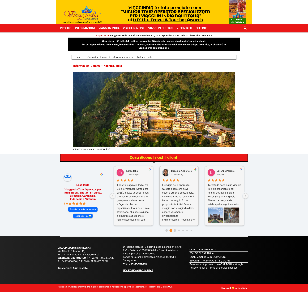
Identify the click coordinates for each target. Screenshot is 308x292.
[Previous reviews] (112, 196)
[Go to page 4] (183, 230)
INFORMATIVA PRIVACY (202, 260)
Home (78, 57)
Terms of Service (217, 267)
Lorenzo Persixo (226, 170)
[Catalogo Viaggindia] (237, 12)
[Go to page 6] (191, 230)
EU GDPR (224, 260)
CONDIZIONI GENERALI (202, 249)
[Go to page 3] (179, 230)
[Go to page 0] (166, 230)
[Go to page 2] (175, 230)
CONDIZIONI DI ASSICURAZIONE (207, 256)
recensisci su (81, 216)
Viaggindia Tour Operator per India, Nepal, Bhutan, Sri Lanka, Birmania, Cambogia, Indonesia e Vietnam (83, 194)
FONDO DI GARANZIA (201, 253)
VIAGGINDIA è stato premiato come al (165, 14)
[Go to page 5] (187, 230)
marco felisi (132, 170)
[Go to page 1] (170, 230)
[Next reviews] (245, 196)
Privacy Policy (197, 267)
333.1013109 (78, 257)
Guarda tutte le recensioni (82, 209)
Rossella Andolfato (181, 170)
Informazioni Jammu (96, 57)
